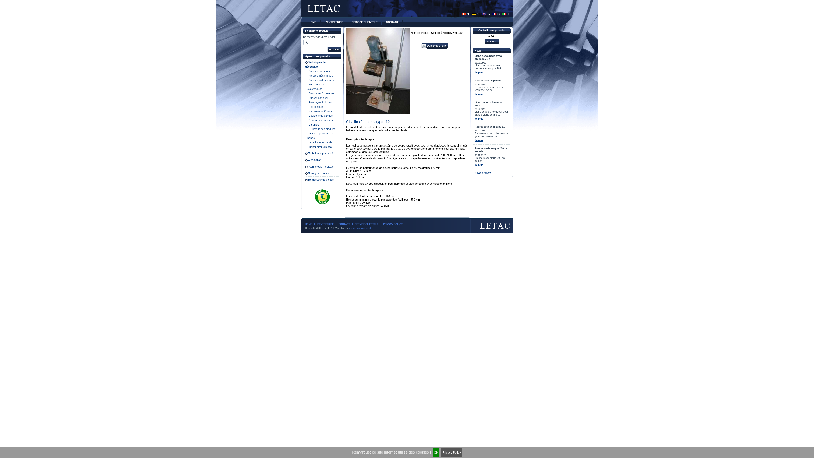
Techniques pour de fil (321, 153)
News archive (483, 173)
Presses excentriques (321, 71)
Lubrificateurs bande (320, 142)
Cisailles (314, 124)
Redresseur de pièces (321, 179)
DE (468, 14)
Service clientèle (366, 224)
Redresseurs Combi (320, 111)
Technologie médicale (321, 166)
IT (507, 14)
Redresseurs (316, 106)
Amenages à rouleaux (321, 93)
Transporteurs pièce (320, 146)
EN (488, 14)
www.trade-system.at (360, 228)
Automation (314, 160)
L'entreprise (325, 224)
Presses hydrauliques (321, 80)
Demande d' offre (437, 45)
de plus (479, 72)
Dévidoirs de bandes (321, 115)
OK (436, 452)
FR (498, 14)
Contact (344, 224)
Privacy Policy (451, 452)
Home (308, 224)
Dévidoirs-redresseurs (321, 120)
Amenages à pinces (320, 102)
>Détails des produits (323, 129)
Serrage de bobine (319, 173)
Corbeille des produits (491, 30)
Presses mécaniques (321, 75)
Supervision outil (318, 97)
